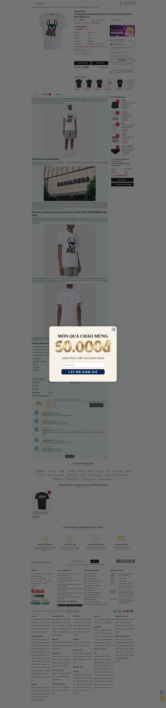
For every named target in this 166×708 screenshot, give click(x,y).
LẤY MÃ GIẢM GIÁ (83, 372)
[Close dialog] (114, 329)
